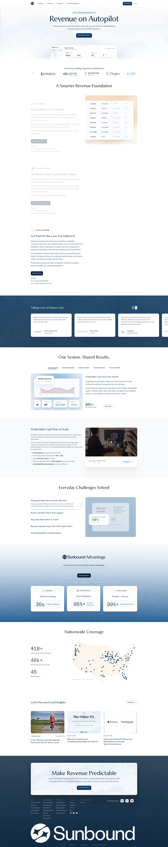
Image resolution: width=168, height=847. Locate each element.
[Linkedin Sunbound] (70, 814)
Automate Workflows (48, 804)
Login (135, 3)
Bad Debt (37, 151)
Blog (71, 812)
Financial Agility (35, 814)
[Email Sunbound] (77, 814)
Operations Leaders (61, 807)
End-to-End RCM (35, 812)
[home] (32, 3)
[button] (41, 3)
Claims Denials (46, 809)
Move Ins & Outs (47, 820)
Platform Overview (35, 804)
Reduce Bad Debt (47, 807)
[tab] (53, 368)
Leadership (73, 807)
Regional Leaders (60, 809)
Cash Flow (45, 814)
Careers (72, 809)
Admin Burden (46, 817)
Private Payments (35, 809)
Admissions (33, 807)
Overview (82, 804)
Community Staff (60, 814)
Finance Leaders (60, 804)
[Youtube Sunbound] (73, 814)
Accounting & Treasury (61, 812)
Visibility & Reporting (48, 812)
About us (72, 804)
